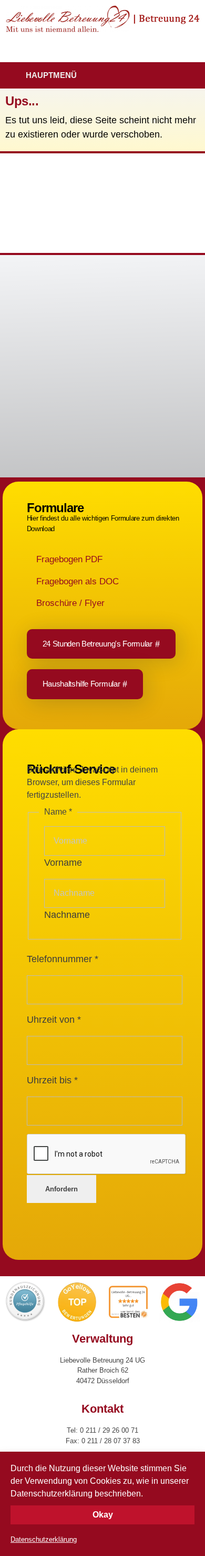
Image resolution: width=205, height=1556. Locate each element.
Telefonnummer (62, 959)
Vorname (63, 862)
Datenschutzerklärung (44, 1539)
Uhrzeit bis (52, 1080)
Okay (103, 1514)
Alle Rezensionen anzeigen (53, 385)
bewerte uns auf (49, 404)
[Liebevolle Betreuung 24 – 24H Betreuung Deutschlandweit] (102, 18)
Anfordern (61, 1189)
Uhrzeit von (54, 1019)
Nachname (67, 914)
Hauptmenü (51, 75)
